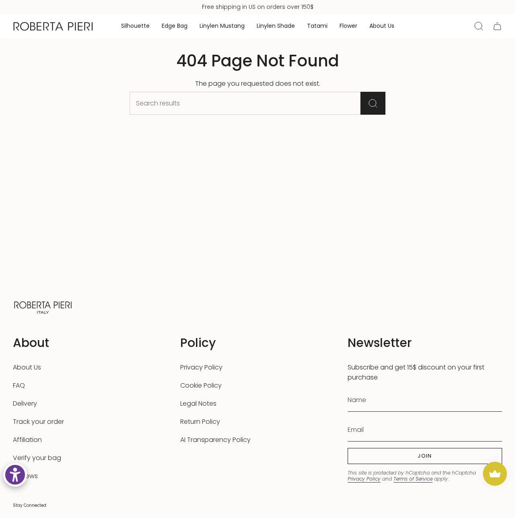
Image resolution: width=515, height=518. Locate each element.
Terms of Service (413, 478)
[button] (135, 26)
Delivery (25, 403)
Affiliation (27, 439)
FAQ (19, 385)
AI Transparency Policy (215, 439)
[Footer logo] (43, 306)
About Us (27, 367)
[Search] (372, 103)
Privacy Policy (201, 367)
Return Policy (200, 421)
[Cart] (497, 26)
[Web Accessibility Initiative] (15, 475)
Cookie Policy (201, 385)
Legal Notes (198, 403)
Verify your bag (37, 457)
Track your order (38, 421)
